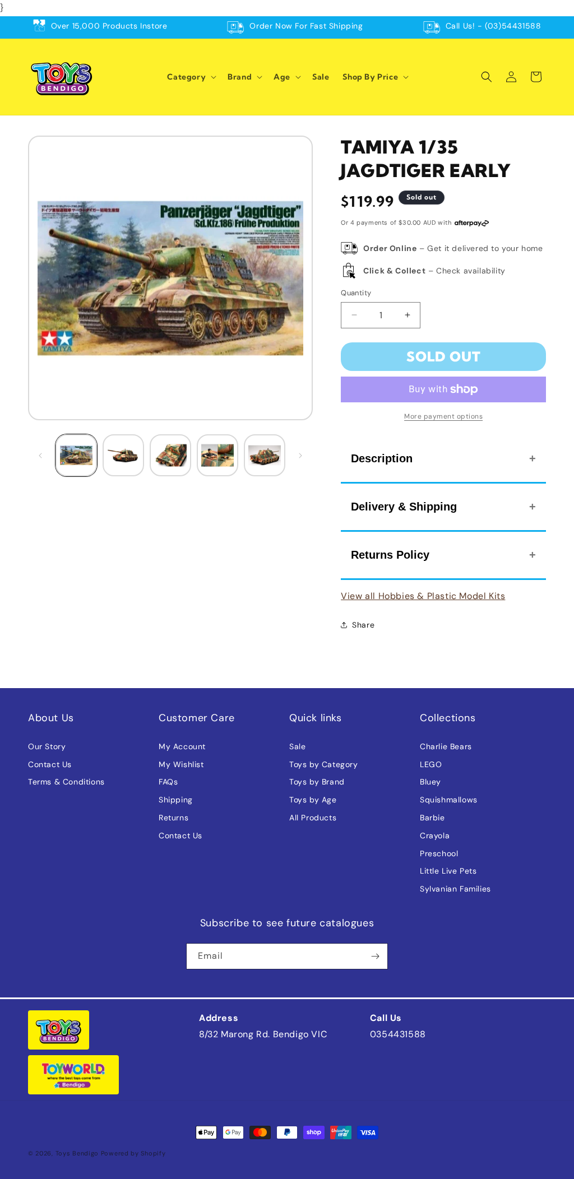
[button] (190, 77)
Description (382, 458)
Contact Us (50, 764)
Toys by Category (323, 764)
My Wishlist (181, 764)
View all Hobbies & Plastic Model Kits (423, 596)
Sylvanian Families (455, 889)
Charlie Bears (446, 746)
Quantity (356, 293)
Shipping (176, 800)
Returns (173, 818)
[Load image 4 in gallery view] (217, 455)
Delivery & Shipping (404, 506)
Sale (297, 746)
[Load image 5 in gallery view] (264, 455)
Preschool (439, 853)
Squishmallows (449, 800)
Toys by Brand (317, 782)
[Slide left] (40, 455)
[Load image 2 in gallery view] (123, 455)
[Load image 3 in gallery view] (170, 455)
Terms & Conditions (66, 782)
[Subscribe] (375, 956)
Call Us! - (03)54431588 (493, 26)
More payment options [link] (443, 416)
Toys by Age (313, 800)
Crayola (435, 835)
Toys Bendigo (77, 1153)
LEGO (431, 764)
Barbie (432, 818)
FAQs (168, 782)
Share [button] (363, 625)
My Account (182, 746)
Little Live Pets (448, 871)
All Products (312, 818)
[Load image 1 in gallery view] (76, 455)
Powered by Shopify (133, 1153)
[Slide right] (300, 455)
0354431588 (398, 1034)
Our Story (47, 746)
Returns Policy (390, 555)
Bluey (430, 782)
